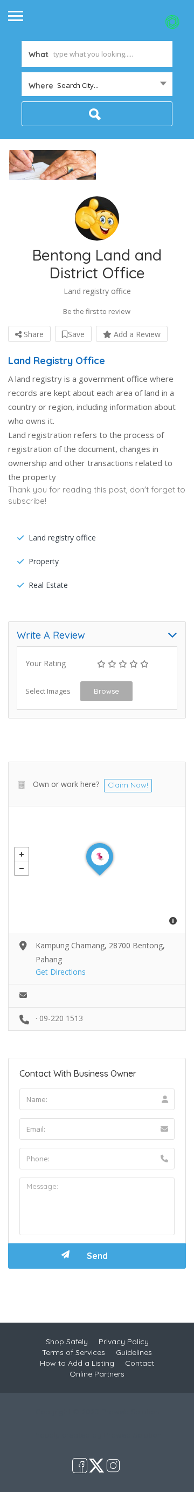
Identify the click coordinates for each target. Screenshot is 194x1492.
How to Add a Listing (77, 1363)
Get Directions (61, 972)
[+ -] (97, 869)
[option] (52, 165)
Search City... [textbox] (78, 85)
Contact (139, 1363)
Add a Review (136, 334)
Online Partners (97, 1374)
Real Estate (48, 585)
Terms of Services (73, 1352)
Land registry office (62, 537)
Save (76, 334)
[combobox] (97, 85)
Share (33, 334)
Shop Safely (67, 1341)
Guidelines (134, 1352)
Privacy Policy (124, 1341)
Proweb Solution (132, 1435)
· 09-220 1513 (59, 1018)
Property (44, 561)
